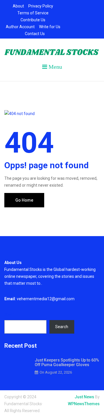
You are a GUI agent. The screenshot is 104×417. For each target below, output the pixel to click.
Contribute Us (33, 20)
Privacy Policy (40, 6)
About (18, 6)
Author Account (20, 26)
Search (10, 314)
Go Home (24, 200)
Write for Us (49, 26)
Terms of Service (33, 13)
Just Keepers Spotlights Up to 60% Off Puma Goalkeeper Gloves (67, 362)
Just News (84, 397)
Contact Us (35, 33)
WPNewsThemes (84, 403)
